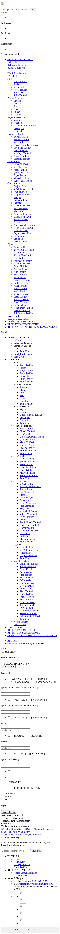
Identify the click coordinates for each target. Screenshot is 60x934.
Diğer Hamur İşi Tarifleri (26, 145)
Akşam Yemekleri (22, 255)
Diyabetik (18, 123)
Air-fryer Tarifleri (22, 864)
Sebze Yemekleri (22, 263)
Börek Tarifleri (21, 136)
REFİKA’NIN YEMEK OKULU (23, 324)
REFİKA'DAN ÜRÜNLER (21, 321)
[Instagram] (23, 903)
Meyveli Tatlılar (21, 178)
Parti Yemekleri (21, 208)
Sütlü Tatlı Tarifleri (23, 181)
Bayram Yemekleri (23, 233)
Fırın (16, 106)
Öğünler (11, 244)
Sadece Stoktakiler (14, 818)
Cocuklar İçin (20, 200)
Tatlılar (17, 859)
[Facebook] (23, 916)
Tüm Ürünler (26, 351)
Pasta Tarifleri (20, 169)
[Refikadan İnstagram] (23, 909)
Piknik (17, 222)
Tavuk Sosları (20, 192)
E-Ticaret (22, 930)
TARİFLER (13, 76)
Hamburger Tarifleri (23, 307)
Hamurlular (19, 861)
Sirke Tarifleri (20, 95)
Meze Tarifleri (20, 296)
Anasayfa (12, 640)
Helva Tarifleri (21, 164)
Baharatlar (19, 92)
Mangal (17, 103)
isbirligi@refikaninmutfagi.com (37, 883)
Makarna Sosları (21, 241)
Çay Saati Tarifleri (22, 147)
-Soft (16, 930)
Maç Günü (19, 211)
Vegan (17, 120)
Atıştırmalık (19, 252)
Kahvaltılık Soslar (22, 214)
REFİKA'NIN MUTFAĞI (20, 59)
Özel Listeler (13, 183)
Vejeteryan (19, 128)
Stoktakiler (10, 651)
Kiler (9, 78)
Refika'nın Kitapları (16, 65)
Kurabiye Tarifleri (22, 153)
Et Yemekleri (20, 277)
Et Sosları (18, 238)
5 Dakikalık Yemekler (24, 189)
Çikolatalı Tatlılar (22, 172)
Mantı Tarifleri (21, 150)
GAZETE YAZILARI (18, 318)
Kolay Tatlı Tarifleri (23, 227)
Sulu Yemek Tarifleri (24, 313)
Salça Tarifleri (20, 87)
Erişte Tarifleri (20, 274)
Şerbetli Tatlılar (21, 167)
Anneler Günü (21, 230)
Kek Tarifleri (20, 142)
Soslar (17, 84)
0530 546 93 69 (40, 881)
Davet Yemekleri (22, 205)
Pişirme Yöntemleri (16, 98)
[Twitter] (23, 923)
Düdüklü (18, 114)
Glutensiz (18, 131)
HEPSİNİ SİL (8, 667)
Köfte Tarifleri (20, 291)
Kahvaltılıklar (20, 247)
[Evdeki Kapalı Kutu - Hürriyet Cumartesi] (30, 832)
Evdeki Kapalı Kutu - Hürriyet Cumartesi (21, 834)
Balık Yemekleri (21, 299)
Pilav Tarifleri (20, 288)
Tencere (17, 100)
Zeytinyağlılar (20, 269)
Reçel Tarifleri (20, 89)
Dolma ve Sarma (22, 280)
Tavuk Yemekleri (22, 302)
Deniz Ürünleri (21, 266)
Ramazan (18, 203)
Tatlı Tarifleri (13, 161)
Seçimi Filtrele (8, 812)
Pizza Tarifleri (20, 285)
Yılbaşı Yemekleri (22, 216)
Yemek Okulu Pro (16, 67)
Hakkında (12, 62)
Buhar (17, 112)
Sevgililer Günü (21, 194)
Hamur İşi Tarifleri (16, 134)
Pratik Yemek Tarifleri (24, 225)
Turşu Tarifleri (20, 81)
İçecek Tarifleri (21, 219)
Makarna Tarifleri (22, 310)
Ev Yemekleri (20, 305)
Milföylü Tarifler (22, 158)
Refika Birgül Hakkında (25, 872)
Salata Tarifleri (21, 294)
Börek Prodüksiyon (16, 73)
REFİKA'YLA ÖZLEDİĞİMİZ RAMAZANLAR (32, 327)
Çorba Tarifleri (21, 283)
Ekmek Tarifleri (21, 139)
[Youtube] (23, 896)
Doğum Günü (20, 186)
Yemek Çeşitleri (15, 258)
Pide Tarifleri (20, 272)
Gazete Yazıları (21, 875)
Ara (33, 9)
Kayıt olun (36, 851)
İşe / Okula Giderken (24, 249)
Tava (16, 109)
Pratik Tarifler (20, 867)
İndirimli (9, 796)
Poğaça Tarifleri (21, 156)
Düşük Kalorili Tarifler (25, 125)
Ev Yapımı (19, 236)
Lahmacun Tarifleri (23, 261)
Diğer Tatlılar (20, 175)
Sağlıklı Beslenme (16, 117)
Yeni (7, 799)
